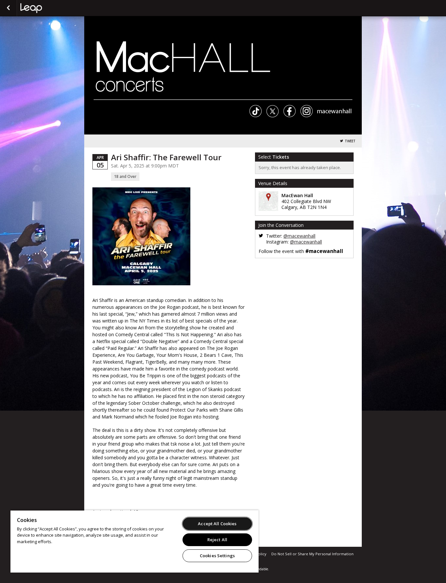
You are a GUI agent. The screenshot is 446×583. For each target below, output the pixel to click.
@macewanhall (299, 236)
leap (53, 8)
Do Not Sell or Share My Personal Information (312, 553)
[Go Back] (8, 8)
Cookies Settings (217, 556)
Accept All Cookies (217, 524)
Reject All (217, 540)
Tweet (350, 141)
